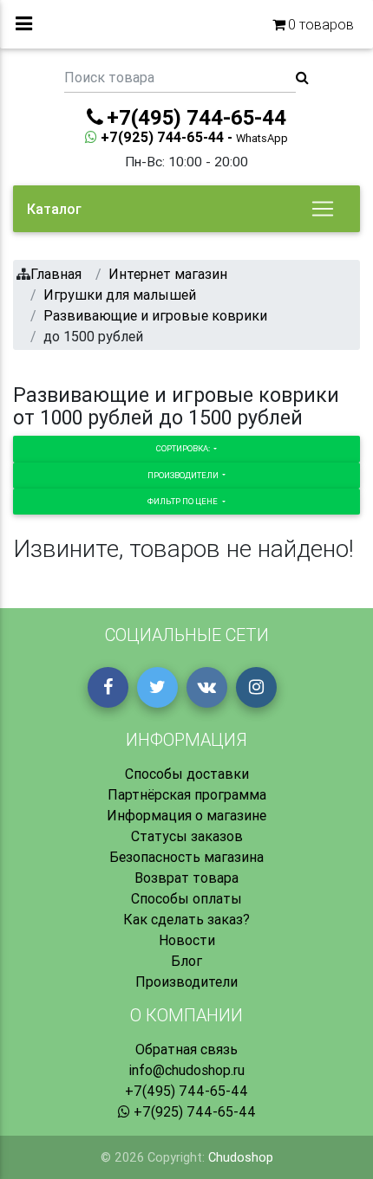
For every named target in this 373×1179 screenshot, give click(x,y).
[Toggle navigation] (322, 208)
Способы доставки (187, 773)
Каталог (54, 208)
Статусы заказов (187, 836)
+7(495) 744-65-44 (186, 1090)
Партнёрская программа (187, 794)
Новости (187, 940)
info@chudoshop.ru (186, 1070)
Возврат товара (186, 877)
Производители (183, 475)
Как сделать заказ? (186, 919)
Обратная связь (186, 1049)
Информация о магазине (186, 815)
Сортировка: (184, 448)
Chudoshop (240, 1157)
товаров (321, 24)
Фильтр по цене (183, 501)
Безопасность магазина (186, 856)
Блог (186, 960)
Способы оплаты (186, 898)
